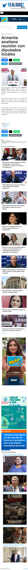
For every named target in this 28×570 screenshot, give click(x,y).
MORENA (5, 126)
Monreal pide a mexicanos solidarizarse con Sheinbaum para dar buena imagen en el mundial (14, 473)
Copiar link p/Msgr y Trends (15, 63)
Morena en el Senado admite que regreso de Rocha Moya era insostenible (11, 228)
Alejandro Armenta (6, 125)
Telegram (4, 63)
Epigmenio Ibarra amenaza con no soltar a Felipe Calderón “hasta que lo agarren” (14, 526)
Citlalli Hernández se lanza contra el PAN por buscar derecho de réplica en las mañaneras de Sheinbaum (13, 454)
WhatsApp (17, 60)
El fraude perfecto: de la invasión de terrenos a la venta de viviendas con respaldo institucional (14, 493)
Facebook (5, 60)
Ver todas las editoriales (5, 449)
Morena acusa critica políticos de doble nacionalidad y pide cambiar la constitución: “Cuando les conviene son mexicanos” (13, 164)
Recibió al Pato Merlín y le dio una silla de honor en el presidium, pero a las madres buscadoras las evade (14, 440)
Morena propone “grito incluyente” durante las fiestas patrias (12, 291)
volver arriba (3, 333)
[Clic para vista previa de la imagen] (14, 76)
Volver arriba (25, 568)
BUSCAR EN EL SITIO (22, 27)
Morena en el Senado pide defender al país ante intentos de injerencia (13, 329)
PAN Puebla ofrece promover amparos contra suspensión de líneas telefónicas (13, 186)
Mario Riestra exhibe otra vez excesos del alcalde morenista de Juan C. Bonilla (13, 207)
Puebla (8, 123)
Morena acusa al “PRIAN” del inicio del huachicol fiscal (13, 310)
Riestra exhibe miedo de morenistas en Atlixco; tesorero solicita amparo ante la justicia (13, 271)
